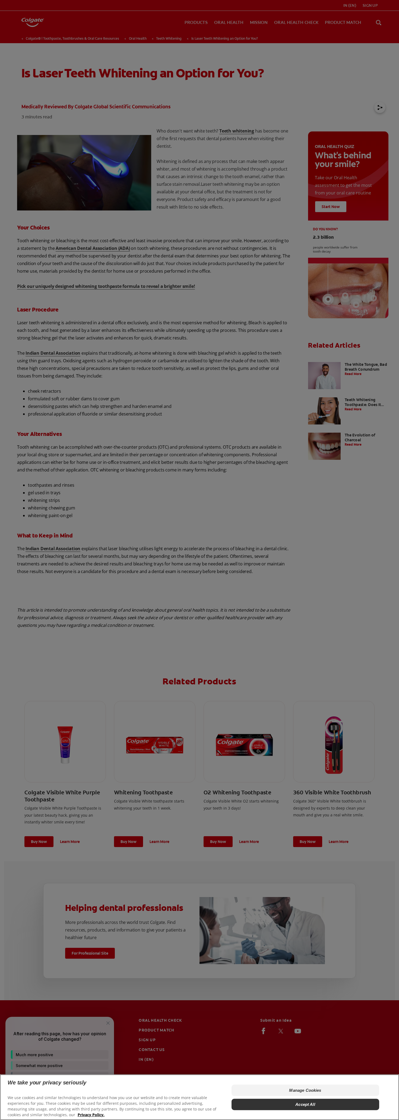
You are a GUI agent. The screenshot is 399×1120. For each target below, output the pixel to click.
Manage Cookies (305, 1090)
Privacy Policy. (91, 1114)
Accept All (305, 1104)
